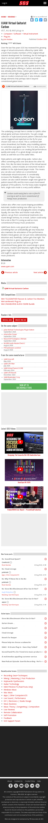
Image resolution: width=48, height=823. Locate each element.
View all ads (7, 319)
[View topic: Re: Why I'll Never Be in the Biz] (45, 579)
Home (3, 17)
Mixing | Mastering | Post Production (19, 678)
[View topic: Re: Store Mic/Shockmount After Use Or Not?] (45, 589)
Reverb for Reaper (9, 637)
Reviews (11, 17)
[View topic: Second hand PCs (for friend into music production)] (45, 652)
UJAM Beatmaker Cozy (12, 377)
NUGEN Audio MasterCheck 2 (14, 343)
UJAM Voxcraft (9, 359)
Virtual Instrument (30, 34)
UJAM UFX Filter (9, 364)
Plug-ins (7, 36)
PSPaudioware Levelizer (12, 348)
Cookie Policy (30, 781)
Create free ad (20, 319)
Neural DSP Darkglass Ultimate (15, 339)
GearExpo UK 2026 (24, 482)
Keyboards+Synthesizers (14, 681)
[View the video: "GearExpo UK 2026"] (24, 470)
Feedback (8, 718)
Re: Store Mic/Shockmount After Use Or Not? (20, 589)
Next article (38, 272)
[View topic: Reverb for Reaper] (45, 637)
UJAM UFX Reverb (10, 373)
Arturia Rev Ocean (10, 334)
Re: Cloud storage (9, 569)
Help (39, 781)
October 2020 (42, 39)
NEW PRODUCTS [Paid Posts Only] (18, 687)
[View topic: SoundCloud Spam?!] (45, 628)
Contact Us (18, 781)
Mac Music (8, 692)
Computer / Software (12, 34)
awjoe (4, 602)
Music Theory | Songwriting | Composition (21, 706)
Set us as (40, 17)
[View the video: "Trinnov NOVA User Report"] (24, 497)
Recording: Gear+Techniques (10, 595)
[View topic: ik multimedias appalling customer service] (45, 657)
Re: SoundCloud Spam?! (11, 559)
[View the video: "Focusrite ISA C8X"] (24, 443)
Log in (4, 3)
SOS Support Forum (12, 721)
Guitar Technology (11, 684)
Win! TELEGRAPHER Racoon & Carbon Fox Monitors (23, 299)
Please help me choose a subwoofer (16, 642)
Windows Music (10, 689)
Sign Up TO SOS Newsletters (24, 386)
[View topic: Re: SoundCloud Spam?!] (45, 559)
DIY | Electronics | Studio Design (17, 701)
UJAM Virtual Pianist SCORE (13, 368)
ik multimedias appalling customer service (19, 657)
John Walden (7, 39)
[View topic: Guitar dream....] (45, 623)
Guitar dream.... (8, 623)
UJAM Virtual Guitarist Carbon (16, 288)
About (9, 781)
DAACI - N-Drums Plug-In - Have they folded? (19, 647)
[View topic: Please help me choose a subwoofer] (45, 642)
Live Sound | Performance (15, 698)
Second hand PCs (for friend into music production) (22, 652)
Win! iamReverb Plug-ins (11, 301)
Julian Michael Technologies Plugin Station (19, 330)
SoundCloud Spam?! (10, 628)
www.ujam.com (7, 266)
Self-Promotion (10, 715)
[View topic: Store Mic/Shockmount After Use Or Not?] (45, 618)
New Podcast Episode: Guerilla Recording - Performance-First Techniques (23, 661)
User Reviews (9, 709)
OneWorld (5, 562)
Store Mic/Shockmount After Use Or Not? (18, 618)
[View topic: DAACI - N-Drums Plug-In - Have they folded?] (45, 647)
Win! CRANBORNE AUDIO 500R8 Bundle (18, 304)
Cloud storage (7, 633)
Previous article (11, 272)
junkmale (5, 572)
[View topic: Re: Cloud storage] (45, 569)
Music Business (6, 565)
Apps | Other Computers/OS (10, 575)
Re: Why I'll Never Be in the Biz (14, 579)
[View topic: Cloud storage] (45, 633)
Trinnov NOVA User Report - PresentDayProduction (24, 509)
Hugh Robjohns (7, 592)
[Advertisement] (24, 408)
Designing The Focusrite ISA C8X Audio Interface (24, 455)
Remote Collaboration (13, 712)
